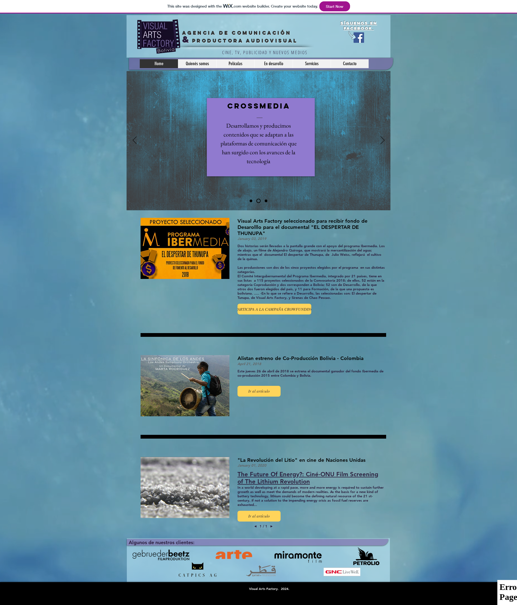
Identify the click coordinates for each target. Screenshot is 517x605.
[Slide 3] (265, 201)
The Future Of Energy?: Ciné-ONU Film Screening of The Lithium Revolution (307, 478)
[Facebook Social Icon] (359, 37)
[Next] (382, 140)
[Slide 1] (251, 201)
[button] (274, 309)
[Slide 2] (257, 201)
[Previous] (135, 140)
